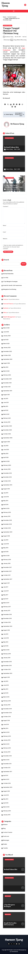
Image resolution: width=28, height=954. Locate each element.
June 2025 (6, 331)
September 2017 (7, 579)
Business (5, 308)
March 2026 (6, 328)
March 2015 (6, 697)
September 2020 (7, 437)
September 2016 (7, 626)
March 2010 (6, 807)
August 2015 (6, 677)
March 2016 (6, 649)
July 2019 (5, 492)
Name (5, 225)
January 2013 (6, 752)
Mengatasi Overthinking (9, 289)
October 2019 (7, 481)
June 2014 (6, 724)
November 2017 (7, 571)
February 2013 (7, 748)
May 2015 (5, 689)
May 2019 (5, 500)
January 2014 (6, 740)
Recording (23, 39)
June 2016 (6, 638)
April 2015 (5, 693)
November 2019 (7, 477)
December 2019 (7, 473)
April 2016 (5, 646)
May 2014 (5, 728)
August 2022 (6, 363)
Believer (5, 824)
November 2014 (7, 712)
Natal (19, 39)
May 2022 (5, 367)
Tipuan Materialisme (14, 299)
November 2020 (7, 430)
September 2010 (7, 787)
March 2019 (6, 508)
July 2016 (5, 634)
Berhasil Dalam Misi (11, 147)
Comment (6, 206)
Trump (5, 299)
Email (4, 232)
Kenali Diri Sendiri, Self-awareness (12, 285)
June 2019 (6, 496)
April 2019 (5, 504)
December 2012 (7, 755)
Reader (5, 844)
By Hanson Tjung (9, 36)
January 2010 (6, 814)
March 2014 (6, 732)
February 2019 (7, 512)
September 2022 (7, 359)
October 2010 (7, 783)
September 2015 (7, 673)
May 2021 (5, 406)
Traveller (5, 848)
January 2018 (6, 563)
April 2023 (5, 339)
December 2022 (7, 351)
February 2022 (7, 375)
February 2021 (7, 418)
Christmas (7, 39)
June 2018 (6, 543)
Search (6, 260)
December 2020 (7, 426)
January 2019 (6, 516)
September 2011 (7, 771)
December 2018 (7, 520)
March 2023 (6, 343)
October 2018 (7, 528)
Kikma (5, 312)
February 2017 (7, 606)
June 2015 (6, 685)
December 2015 (7, 661)
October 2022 (7, 355)
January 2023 (6, 347)
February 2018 (7, 559)
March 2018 (6, 555)
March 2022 (6, 371)
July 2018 (5, 540)
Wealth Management (9, 317)
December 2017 (7, 567)
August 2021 (6, 394)
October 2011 (6, 767)
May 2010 (5, 799)
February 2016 (7, 653)
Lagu (15, 39)
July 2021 (5, 398)
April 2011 (5, 775)
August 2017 (6, 583)
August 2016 (6, 630)
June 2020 (6, 449)
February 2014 (7, 736)
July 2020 (5, 445)
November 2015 (7, 665)
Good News (12, 40)
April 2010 (5, 803)
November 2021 (7, 382)
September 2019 (7, 485)
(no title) (5, 277)
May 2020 (5, 453)
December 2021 (7, 379)
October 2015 (7, 669)
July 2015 (5, 681)
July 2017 (5, 587)
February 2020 (7, 465)
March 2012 (6, 759)
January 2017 (6, 610)
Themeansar (14, 951)
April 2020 (5, 457)
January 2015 (6, 704)
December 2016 (7, 614)
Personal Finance (8, 303)
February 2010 (7, 810)
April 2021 (5, 410)
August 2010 (6, 791)
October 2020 (7, 434)
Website (5, 238)
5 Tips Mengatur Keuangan (10, 281)
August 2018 (6, 536)
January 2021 (6, 422)
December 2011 (7, 763)
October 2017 (7, 575)
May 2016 (5, 642)
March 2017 (6, 602)
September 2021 (7, 390)
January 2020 (6, 469)
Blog (4, 828)
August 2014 (6, 720)
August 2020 (6, 441)
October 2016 (7, 622)
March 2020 (6, 461)
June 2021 (6, 402)
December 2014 (7, 708)
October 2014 (7, 716)
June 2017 (6, 591)
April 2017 (5, 598)
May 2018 (5, 547)
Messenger (6, 840)
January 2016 (6, 657)
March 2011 (6, 779)
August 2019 (6, 488)
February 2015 (7, 700)
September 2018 (7, 532)
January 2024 (6, 335)
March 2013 (6, 744)
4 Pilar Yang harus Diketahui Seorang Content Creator (14, 187)
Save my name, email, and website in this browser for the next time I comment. (13, 247)
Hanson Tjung (6, 4)
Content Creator (8, 25)
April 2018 (5, 551)
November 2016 (7, 618)
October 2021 (7, 386)
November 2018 (7, 524)
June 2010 (6, 795)
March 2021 (6, 414)
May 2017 (5, 594)
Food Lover (6, 836)
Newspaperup (22, 949)
